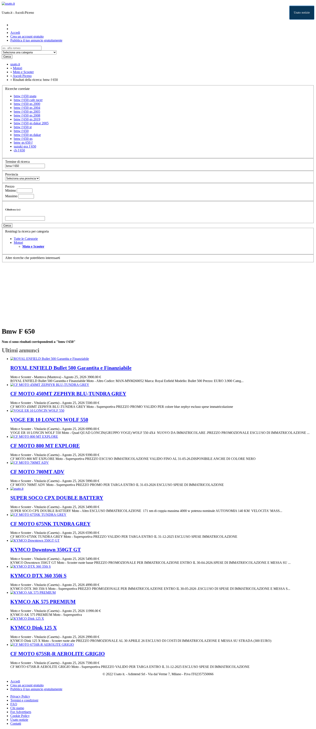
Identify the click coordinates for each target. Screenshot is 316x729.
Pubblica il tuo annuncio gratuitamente (36, 40)
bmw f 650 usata (25, 96)
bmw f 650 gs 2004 (27, 107)
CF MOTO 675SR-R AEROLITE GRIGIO (57, 654)
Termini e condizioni (24, 700)
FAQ (13, 704)
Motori (18, 242)
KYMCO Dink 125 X (33, 627)
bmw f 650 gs (23, 138)
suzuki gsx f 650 (25, 146)
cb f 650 (19, 150)
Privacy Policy (20, 696)
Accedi (15, 32)
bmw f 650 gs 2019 (27, 119)
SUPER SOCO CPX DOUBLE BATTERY (56, 498)
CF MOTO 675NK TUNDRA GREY (50, 524)
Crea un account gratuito (27, 36)
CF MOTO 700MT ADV (37, 472)
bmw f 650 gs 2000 (27, 104)
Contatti (15, 723)
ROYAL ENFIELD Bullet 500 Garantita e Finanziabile (71, 368)
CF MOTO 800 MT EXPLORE (45, 445)
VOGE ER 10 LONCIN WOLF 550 (49, 419)
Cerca (7, 56)
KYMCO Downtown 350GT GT (45, 549)
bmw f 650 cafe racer (28, 100)
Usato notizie (302, 12)
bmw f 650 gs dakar (27, 135)
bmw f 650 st (23, 127)
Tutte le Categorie (26, 238)
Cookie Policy (20, 716)
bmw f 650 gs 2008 (27, 115)
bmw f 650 (21, 131)
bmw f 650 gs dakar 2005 (31, 123)
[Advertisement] (131, 292)
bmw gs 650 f (23, 142)
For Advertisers (20, 712)
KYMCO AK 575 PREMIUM (43, 601)
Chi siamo (17, 708)
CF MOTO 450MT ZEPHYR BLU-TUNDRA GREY (68, 393)
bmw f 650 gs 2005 (27, 111)
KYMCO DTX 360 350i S (38, 575)
